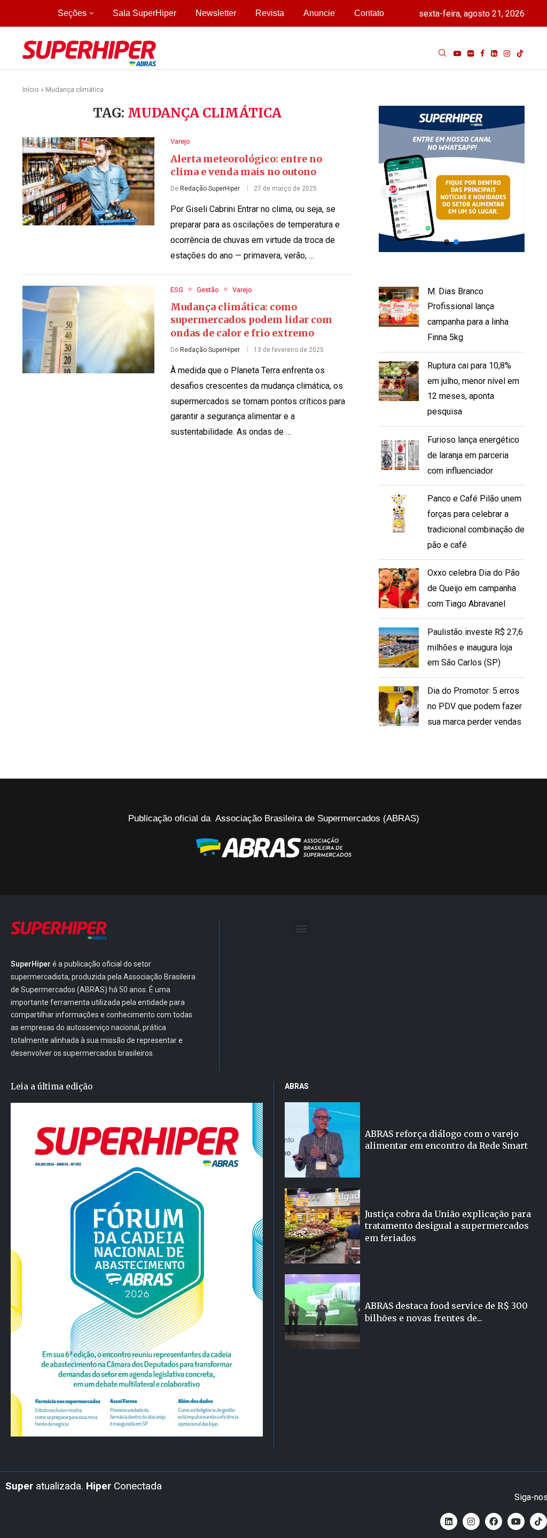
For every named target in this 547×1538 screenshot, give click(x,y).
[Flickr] (470, 53)
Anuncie (319, 13)
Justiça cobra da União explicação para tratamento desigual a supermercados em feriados (448, 1226)
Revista (269, 13)
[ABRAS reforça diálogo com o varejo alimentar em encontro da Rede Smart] (322, 1140)
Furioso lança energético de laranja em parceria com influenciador (473, 455)
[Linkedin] (494, 53)
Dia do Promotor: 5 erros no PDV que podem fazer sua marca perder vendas (474, 706)
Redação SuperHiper (210, 188)
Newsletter (216, 13)
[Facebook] (482, 53)
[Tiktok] (520, 53)
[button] (452, 179)
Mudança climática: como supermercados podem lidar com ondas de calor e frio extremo (251, 320)
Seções (72, 13)
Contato (369, 13)
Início (30, 89)
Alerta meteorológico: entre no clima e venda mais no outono (246, 165)
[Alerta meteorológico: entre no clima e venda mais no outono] (88, 181)
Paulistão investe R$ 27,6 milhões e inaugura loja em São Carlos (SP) (475, 647)
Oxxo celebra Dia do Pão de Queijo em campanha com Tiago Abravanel (473, 588)
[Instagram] (507, 53)
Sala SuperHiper (144, 13)
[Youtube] (457, 53)
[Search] (442, 53)
